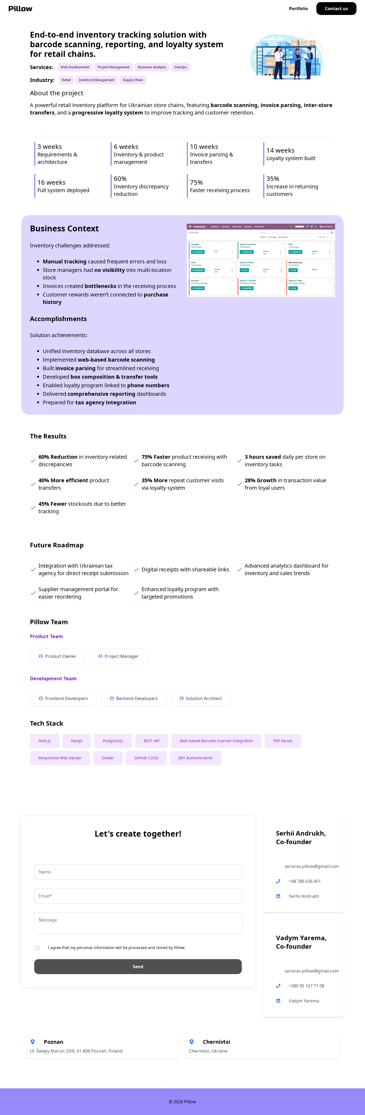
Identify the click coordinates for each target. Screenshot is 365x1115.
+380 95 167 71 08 (306, 986)
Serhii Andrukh (304, 896)
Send (138, 967)
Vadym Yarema (304, 1001)
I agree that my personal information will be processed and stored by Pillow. (116, 947)
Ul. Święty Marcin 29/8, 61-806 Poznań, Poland (76, 1051)
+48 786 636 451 (305, 881)
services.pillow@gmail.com (312, 866)
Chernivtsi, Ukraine (208, 1051)
